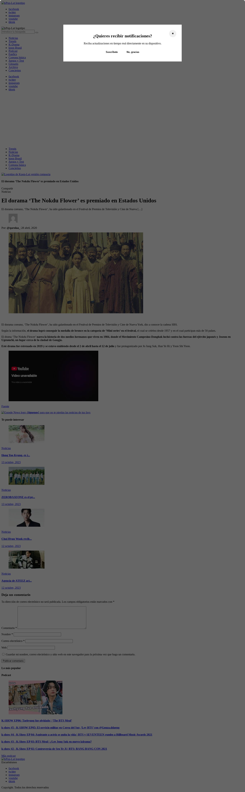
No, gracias (133, 52)
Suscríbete (112, 52)
